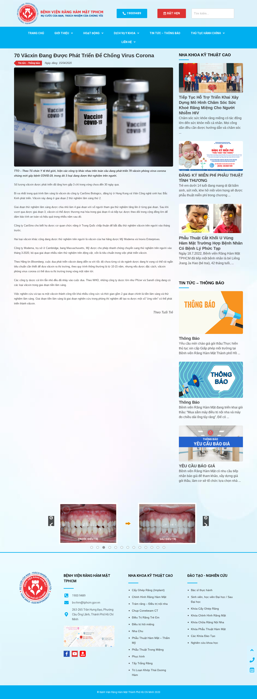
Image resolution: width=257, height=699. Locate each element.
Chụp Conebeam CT (145, 610)
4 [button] (109, 547)
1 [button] (91, 547)
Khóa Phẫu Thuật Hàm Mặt (208, 629)
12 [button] (158, 547)
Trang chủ (36, 33)
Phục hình (138, 656)
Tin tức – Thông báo (165, 33)
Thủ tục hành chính (206, 33)
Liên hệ (126, 42)
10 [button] (146, 547)
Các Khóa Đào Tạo (203, 636)
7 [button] (127, 547)
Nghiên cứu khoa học (204, 642)
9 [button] (140, 547)
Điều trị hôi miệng (143, 624)
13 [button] (164, 547)
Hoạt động (91, 33)
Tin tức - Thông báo (29, 63)
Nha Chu (137, 631)
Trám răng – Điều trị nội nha (150, 603)
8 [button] (134, 547)
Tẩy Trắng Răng (142, 663)
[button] (51, 521)
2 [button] (97, 547)
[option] (128, 523)
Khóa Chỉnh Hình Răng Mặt (208, 615)
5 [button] (115, 547)
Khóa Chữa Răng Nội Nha (207, 622)
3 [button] (103, 547)
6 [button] (121, 547)
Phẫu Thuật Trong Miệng (148, 649)
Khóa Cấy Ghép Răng (205, 608)
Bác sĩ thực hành (201, 590)
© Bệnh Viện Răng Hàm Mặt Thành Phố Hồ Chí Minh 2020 (128, 692)
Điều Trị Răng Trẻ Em (145, 617)
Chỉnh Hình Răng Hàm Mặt (149, 597)
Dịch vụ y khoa (124, 33)
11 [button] (152, 547)
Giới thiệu (61, 33)
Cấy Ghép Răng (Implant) (148, 590)
